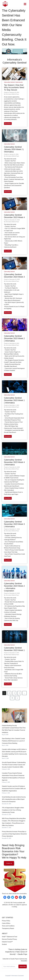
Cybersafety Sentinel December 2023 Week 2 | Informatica (14, 338)
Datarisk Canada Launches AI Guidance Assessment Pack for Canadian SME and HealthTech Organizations (14, 789)
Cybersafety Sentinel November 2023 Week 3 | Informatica (14, 524)
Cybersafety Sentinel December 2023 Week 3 (14, 275)
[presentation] (14, 74)
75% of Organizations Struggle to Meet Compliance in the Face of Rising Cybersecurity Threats (13, 810)
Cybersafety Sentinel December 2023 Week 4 (14, 216)
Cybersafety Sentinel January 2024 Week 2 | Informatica (14, 149)
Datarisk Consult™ (7, 941)
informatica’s (14, 59)
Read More (8, 124)
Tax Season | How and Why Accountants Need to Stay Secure (14, 87)
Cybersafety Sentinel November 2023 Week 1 (14, 649)
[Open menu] (25, 4)
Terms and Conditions (8, 926)
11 (12, 698)
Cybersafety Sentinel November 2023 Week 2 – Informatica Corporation (14, 587)
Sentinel (4, 944)
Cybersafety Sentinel (9, 82)
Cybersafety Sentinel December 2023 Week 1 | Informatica (14, 400)
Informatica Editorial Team (12, 94)
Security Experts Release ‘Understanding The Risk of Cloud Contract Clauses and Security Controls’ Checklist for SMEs (14, 765)
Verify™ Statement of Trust (9, 936)
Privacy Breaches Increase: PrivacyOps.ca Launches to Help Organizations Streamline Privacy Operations (14, 834)
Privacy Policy (6, 920)
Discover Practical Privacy (9, 939)
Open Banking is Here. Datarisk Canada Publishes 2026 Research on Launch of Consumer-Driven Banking (13, 741)
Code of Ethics (6, 923)
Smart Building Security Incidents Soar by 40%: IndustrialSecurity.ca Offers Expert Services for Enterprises (14, 799)
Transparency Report (8, 928)
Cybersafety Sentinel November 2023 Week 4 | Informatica (14, 462)
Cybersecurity (19, 82)
